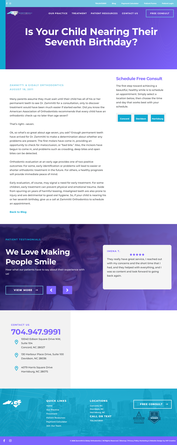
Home (49, 405)
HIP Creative (171, 441)
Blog (114, 3)
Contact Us (130, 13)
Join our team (53, 426)
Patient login (168, 3)
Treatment (79, 13)
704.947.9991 (100, 3)
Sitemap (123, 441)
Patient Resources (104, 13)
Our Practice (58, 13)
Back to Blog (18, 212)
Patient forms (150, 3)
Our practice (52, 409)
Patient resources (55, 418)
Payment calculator (130, 3)
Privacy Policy (134, 441)
